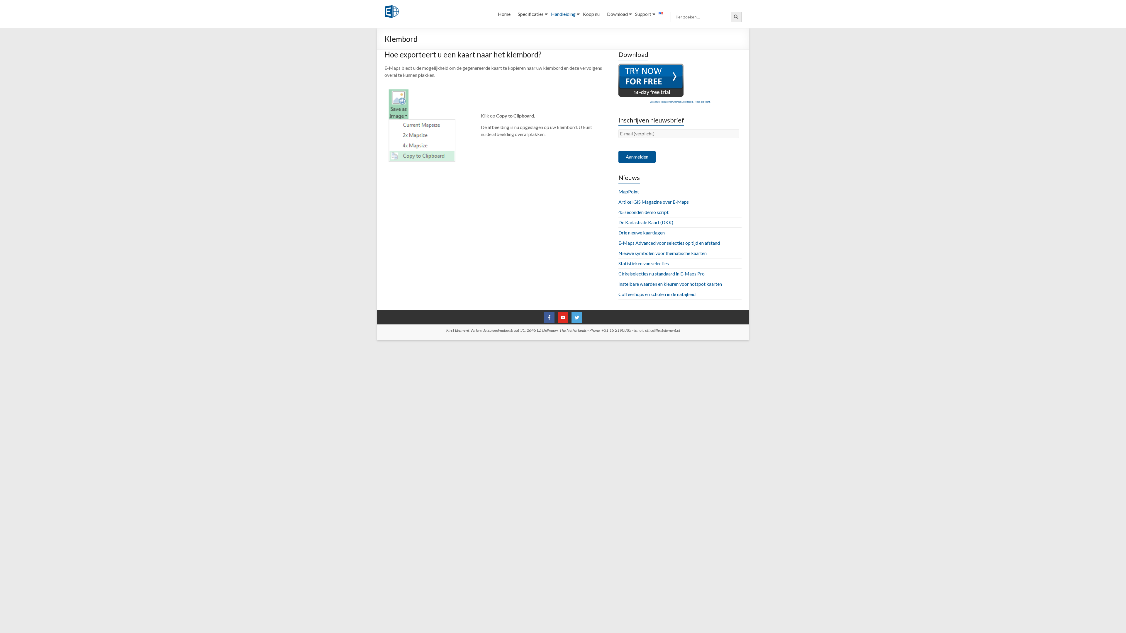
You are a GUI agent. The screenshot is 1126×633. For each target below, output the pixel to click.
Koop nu (591, 14)
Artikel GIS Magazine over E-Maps (653, 202)
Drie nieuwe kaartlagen (641, 232)
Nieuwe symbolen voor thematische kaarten (662, 253)
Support (643, 14)
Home (504, 14)
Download (617, 14)
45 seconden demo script (643, 212)
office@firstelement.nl (662, 330)
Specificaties (531, 14)
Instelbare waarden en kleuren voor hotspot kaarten (670, 284)
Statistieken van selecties (643, 263)
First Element (457, 330)
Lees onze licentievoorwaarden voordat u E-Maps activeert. (680, 101)
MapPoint (628, 191)
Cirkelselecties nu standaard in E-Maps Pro (661, 273)
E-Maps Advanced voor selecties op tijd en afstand (669, 243)
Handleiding (563, 14)
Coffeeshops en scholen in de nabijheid (657, 294)
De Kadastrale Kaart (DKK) (645, 222)
